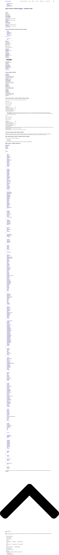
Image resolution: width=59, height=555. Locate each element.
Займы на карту (14, 544)
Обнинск (8, 348)
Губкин (8, 215)
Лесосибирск (8, 297)
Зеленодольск (9, 241)
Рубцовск (8, 378)
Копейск (8, 276)
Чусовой (8, 448)
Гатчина (8, 210)
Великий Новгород (9, 192)
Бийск (8, 179)
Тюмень (8, 420)
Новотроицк (8, 338)
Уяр (7, 429)
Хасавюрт (8, 436)
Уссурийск (6, 147)
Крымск (8, 285)
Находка (8, 324)
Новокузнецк (8, 334)
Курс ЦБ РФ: (7, 106)
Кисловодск (8, 269)
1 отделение (7, 62)
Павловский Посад (9, 358)
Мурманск (8, 316)
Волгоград (8, 197)
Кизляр (8, 262)
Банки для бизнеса (17, 546)
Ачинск (8, 166)
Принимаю (7, 471)
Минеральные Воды (9, 312)
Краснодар (8, 280)
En (49, 1)
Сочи (7, 400)
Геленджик (8, 211)
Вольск (8, 201)
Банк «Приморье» (7, 26)
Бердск (8, 178)
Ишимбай (8, 249)
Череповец (8, 444)
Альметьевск (8, 157)
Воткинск (8, 204)
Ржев (7, 374)
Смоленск (8, 396)
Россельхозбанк (7, 61)
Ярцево (8, 468)
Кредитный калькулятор (9, 549)
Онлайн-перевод (8, 537)
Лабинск (8, 293)
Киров (8, 266)
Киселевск (8, 268)
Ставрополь (8, 401)
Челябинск (8, 442)
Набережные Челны (9, 320)
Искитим (8, 247)
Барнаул (8, 172)
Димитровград (9, 221)
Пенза (8, 359)
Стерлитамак (8, 403)
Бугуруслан (8, 186)
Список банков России (9, 546)
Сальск (8, 384)
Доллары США (9, 38)
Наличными (14, 541)
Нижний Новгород (9, 330)
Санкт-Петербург (9, 32)
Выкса (8, 206)
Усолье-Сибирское (9, 425)
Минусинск (8, 313)
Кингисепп (8, 264)
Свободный (8, 389)
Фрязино (8, 432)
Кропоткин (8, 284)
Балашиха (8, 170)
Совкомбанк (7, 19)
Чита (7, 447)
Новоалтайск (8, 333)
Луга (7, 301)
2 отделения (7, 55)
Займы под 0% (21, 544)
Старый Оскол (9, 402)
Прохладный (8, 367)
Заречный (8, 239)
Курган (8, 289)
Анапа (8, 158)
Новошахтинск (9, 341)
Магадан (8, 306)
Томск (8, 415)
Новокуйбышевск (9, 335)
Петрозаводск (9, 362)
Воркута (8, 202)
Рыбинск (8, 379)
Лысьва (8, 302)
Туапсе (8, 417)
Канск (8, 259)
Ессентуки (8, 231)
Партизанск (6, 148)
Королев (8, 277)
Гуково (8, 216)
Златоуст (8, 242)
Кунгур (8, 288)
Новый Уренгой (9, 342)
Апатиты (8, 160)
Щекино (8, 455)
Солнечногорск (9, 399)
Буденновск (8, 187)
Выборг (8, 205)
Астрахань (8, 165)
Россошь (8, 376)
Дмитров (8, 222)
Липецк (8, 299)
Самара (8, 385)
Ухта (7, 428)
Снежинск (8, 397)
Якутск (8, 466)
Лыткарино (8, 303)
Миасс (8, 311)
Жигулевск (8, 235)
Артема (20, 8)
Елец (7, 230)
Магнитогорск (9, 307)
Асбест (8, 164)
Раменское (8, 372)
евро (9, 139)
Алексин (8, 156)
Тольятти (8, 414)
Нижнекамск (8, 329)
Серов (8, 393)
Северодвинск (9, 390)
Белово (8, 175)
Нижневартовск (9, 328)
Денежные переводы (9, 536)
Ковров (8, 272)
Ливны (8, 298)
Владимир (8, 196)
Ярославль (8, 467)
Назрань (8, 322)
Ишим (8, 248)
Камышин (8, 258)
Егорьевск (8, 227)
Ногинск (8, 343)
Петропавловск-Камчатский (10, 363)
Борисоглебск (9, 182)
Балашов (8, 171)
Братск (8, 184)
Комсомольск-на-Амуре (10, 275)
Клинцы (8, 271)
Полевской (8, 364)
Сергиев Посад (9, 392)
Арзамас (8, 161)
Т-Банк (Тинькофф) (8, 80)
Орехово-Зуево (9, 353)
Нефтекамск (8, 327)
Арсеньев (8, 162)
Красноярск (8, 283)
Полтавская (8, 365)
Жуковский (8, 236)
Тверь (8, 410)
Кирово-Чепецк (9, 267)
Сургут (8, 404)
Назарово (8, 321)
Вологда (8, 200)
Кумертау (8, 287)
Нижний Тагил (9, 331)
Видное (8, 194)
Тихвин (8, 412)
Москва (8, 31)
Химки (8, 437)
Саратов (8, 388)
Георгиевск (8, 212)
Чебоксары (8, 441)
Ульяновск (8, 424)
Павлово (8, 357)
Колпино (8, 274)
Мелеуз (8, 310)
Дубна (8, 224)
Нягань (8, 345)
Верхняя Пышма (9, 193)
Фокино (6, 146)
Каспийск (8, 260)
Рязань (8, 380)
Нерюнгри (8, 326)
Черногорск (8, 445)
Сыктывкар (8, 406)
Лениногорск (8, 295)
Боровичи (8, 183)
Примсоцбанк (7, 54)
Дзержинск (8, 220)
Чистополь (8, 446)
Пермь (8, 360)
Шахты (8, 451)
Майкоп (8, 308)
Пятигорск (8, 369)
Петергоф (8, 361)
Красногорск (8, 279)
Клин (7, 270)
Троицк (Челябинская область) (11, 416)
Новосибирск (8, 337)
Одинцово (8, 349)
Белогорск (8, 176)
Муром (8, 317)
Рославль (8, 375)
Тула (7, 418)
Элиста (8, 459)
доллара (10, 140)
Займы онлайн (8, 544)
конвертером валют (29, 141)
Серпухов (8, 394)
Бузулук (8, 188)
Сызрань (8, 405)
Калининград (8, 255)
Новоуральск (8, 339)
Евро (7, 39)
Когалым (8, 273)
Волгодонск (8, 198)
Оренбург (8, 352)
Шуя (7, 452)
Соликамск (8, 398)
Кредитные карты (20, 541)
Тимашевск (8, 411)
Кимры (8, 263)
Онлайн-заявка (8, 541)
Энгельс (8, 460)
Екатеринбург (9, 33)
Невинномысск (9, 325)
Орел (7, 351)
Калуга (8, 256)
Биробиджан (8, 180)
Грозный (8, 214)
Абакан (8, 154)
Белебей (8, 174)
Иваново (8, 245)
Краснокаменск (9, 281)
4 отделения (7, 50)
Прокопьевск (8, 366)
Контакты (7, 550)
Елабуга (8, 229)
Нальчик (8, 323)
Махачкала (8, 309)
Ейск (7, 228)
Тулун (8, 419)
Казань (8, 34)
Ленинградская (9, 294)
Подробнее (6, 78)
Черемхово (8, 443)
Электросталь (9, 458)
